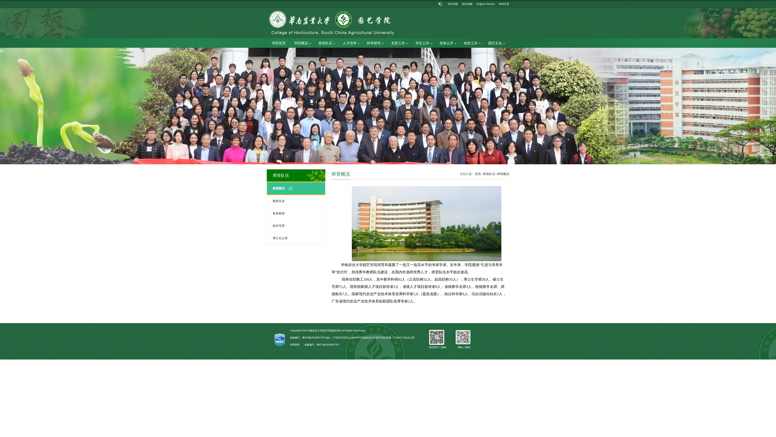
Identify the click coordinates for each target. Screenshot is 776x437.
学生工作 (422, 43)
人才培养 (349, 43)
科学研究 (374, 43)
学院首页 (279, 43)
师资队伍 (325, 43)
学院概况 (301, 43)
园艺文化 (495, 43)
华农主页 (504, 3)
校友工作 (471, 43)
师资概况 (503, 174)
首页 (478, 174)
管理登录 (295, 344)
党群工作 (398, 43)
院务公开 (446, 43)
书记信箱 (452, 3)
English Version (486, 3)
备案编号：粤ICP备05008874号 (322, 344)
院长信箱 (467, 3)
